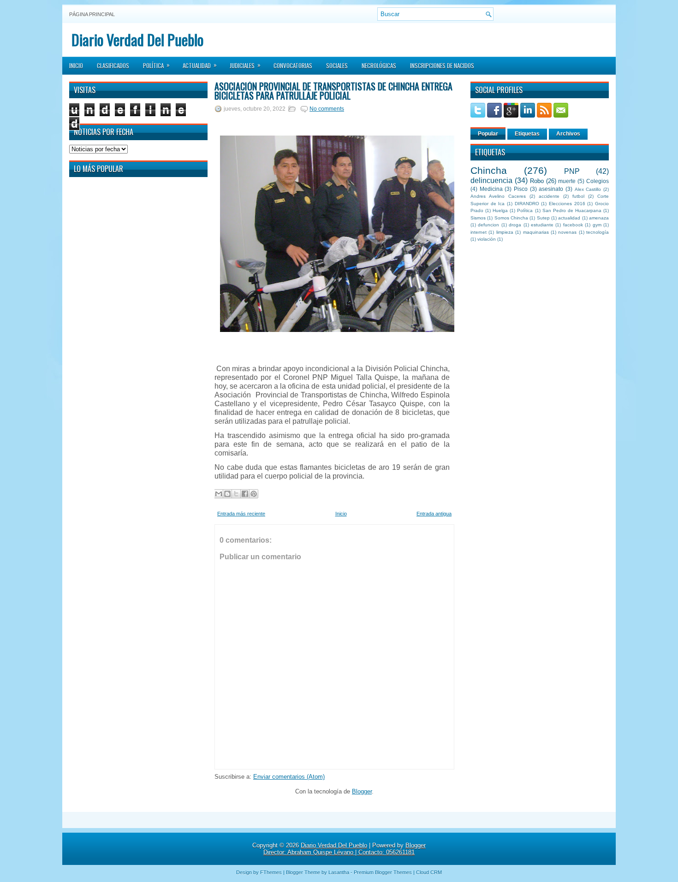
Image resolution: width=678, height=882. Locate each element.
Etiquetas (527, 133)
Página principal (92, 14)
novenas (567, 232)
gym (597, 224)
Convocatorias (293, 65)
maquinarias (536, 232)
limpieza (504, 232)
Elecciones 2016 (567, 203)
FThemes (271, 872)
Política (156, 65)
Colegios (597, 181)
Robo (537, 181)
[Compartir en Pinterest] (253, 493)
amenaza (599, 217)
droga (515, 224)
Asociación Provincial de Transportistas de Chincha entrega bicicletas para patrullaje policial (333, 91)
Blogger (362, 791)
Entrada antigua (434, 513)
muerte (567, 181)
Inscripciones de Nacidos (442, 65)
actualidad (569, 217)
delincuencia (491, 180)
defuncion (488, 224)
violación (486, 239)
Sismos (478, 217)
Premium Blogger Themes (383, 872)
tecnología (597, 232)
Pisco (521, 189)
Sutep (543, 217)
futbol (578, 196)
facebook (573, 224)
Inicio (76, 65)
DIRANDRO (527, 203)
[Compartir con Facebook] (245, 493)
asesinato (551, 189)
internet (478, 232)
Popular (488, 133)
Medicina (491, 189)
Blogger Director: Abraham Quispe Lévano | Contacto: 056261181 (344, 849)
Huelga (500, 210)
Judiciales (245, 65)
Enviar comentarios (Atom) (289, 776)
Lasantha (338, 872)
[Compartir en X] (236, 493)
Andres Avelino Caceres (498, 196)
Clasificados (113, 65)
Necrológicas (379, 65)
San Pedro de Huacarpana (571, 210)
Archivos (568, 133)
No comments (326, 109)
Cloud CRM (429, 872)
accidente (549, 196)
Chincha (488, 170)
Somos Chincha (511, 217)
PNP (572, 171)
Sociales (337, 65)
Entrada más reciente (241, 513)
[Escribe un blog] (227, 493)
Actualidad (200, 65)
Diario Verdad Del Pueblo (137, 39)
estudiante (542, 224)
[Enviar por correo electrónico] (218, 493)
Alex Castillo (588, 189)
